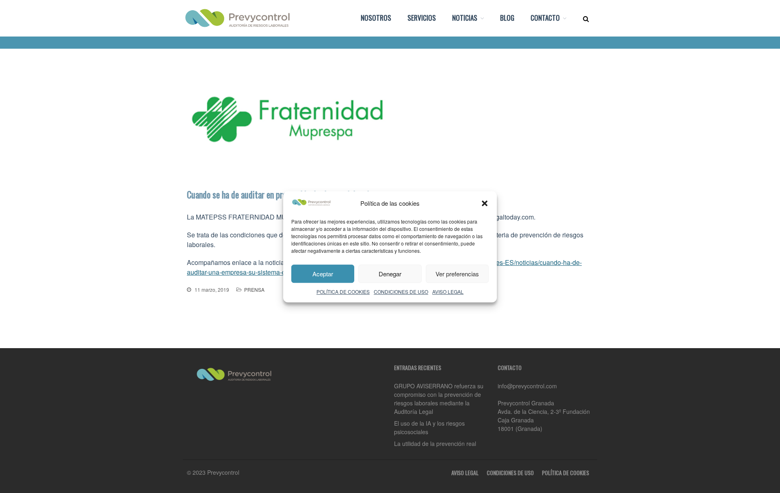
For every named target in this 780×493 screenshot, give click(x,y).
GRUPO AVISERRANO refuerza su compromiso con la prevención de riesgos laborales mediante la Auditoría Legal (438, 398)
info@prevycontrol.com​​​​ (527, 386)
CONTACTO (545, 18)
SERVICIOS (421, 18)
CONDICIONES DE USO (401, 291)
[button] (485, 203)
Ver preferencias (457, 273)
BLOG (507, 18)
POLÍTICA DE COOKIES (343, 291)
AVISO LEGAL (448, 291)
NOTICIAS (464, 18)
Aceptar (322, 273)
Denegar (390, 273)
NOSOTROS (376, 18)
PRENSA (254, 289)
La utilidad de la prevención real (435, 443)
